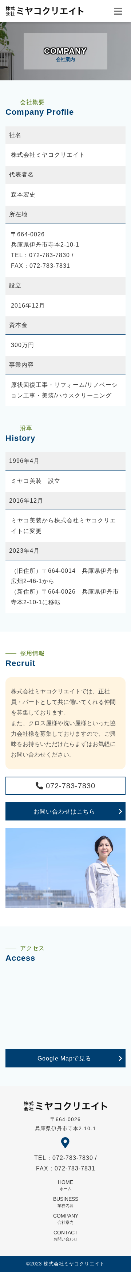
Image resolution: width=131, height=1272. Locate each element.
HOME (65, 1185)
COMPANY (65, 1219)
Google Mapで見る (64, 1058)
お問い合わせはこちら (64, 811)
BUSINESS (65, 1202)
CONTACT (65, 1235)
